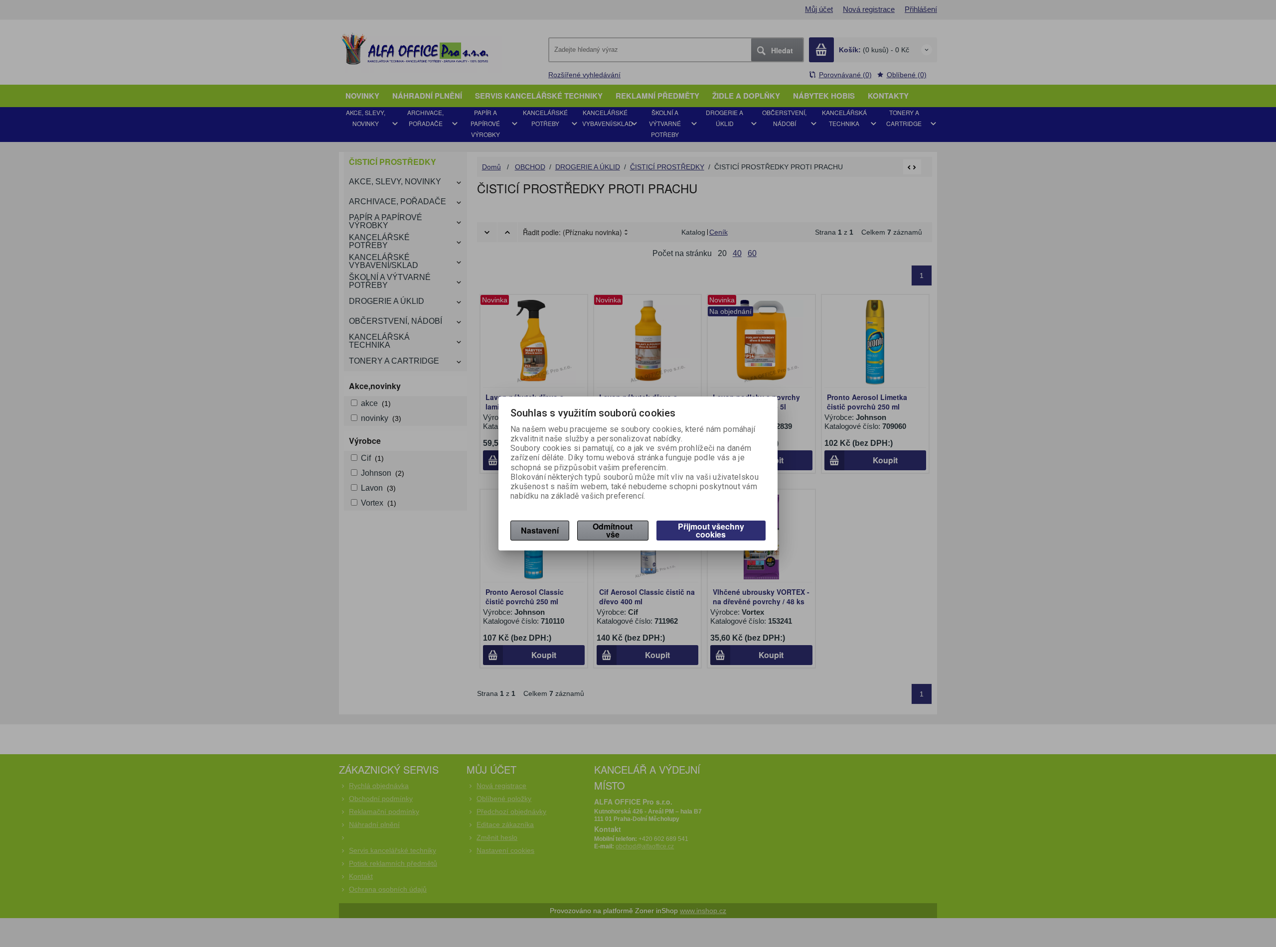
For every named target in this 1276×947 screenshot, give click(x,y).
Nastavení (540, 530)
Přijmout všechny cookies (711, 530)
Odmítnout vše (613, 530)
